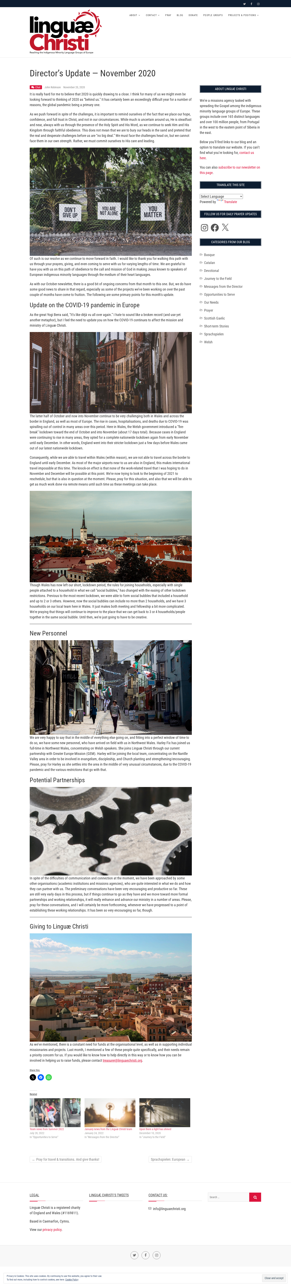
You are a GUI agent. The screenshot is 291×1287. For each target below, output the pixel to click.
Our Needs (211, 302)
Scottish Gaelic (214, 318)
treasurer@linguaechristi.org (122, 1060)
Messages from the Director (223, 286)
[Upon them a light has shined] (164, 1112)
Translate (230, 202)
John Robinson (53, 87)
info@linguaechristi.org (169, 1209)
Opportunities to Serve (219, 294)
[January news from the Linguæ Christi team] (110, 1112)
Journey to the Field (218, 278)
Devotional (211, 271)
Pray (168, 15)
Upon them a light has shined (155, 1129)
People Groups (213, 15)
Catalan (209, 263)
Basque (209, 255)
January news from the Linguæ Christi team (108, 1129)
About (133, 15)
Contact (151, 15)
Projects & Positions (242, 15)
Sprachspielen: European (170, 1159)
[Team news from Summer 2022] (55, 1112)
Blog (180, 15)
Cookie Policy (71, 1279)
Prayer (208, 310)
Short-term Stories (216, 326)
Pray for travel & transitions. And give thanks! (65, 1159)
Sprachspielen (214, 334)
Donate (193, 15)
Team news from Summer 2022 (47, 1129)
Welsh (208, 342)
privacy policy (52, 1229)
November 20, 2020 (74, 87)
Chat (37, 87)
